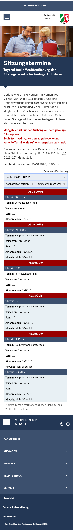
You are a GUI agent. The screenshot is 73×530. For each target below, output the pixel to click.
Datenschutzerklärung (16, 507)
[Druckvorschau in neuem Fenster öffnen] (61, 424)
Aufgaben (10, 451)
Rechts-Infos (12, 475)
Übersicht (8, 498)
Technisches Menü (35, 5)
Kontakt (9, 463)
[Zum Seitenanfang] (67, 424)
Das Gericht (11, 439)
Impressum (9, 516)
